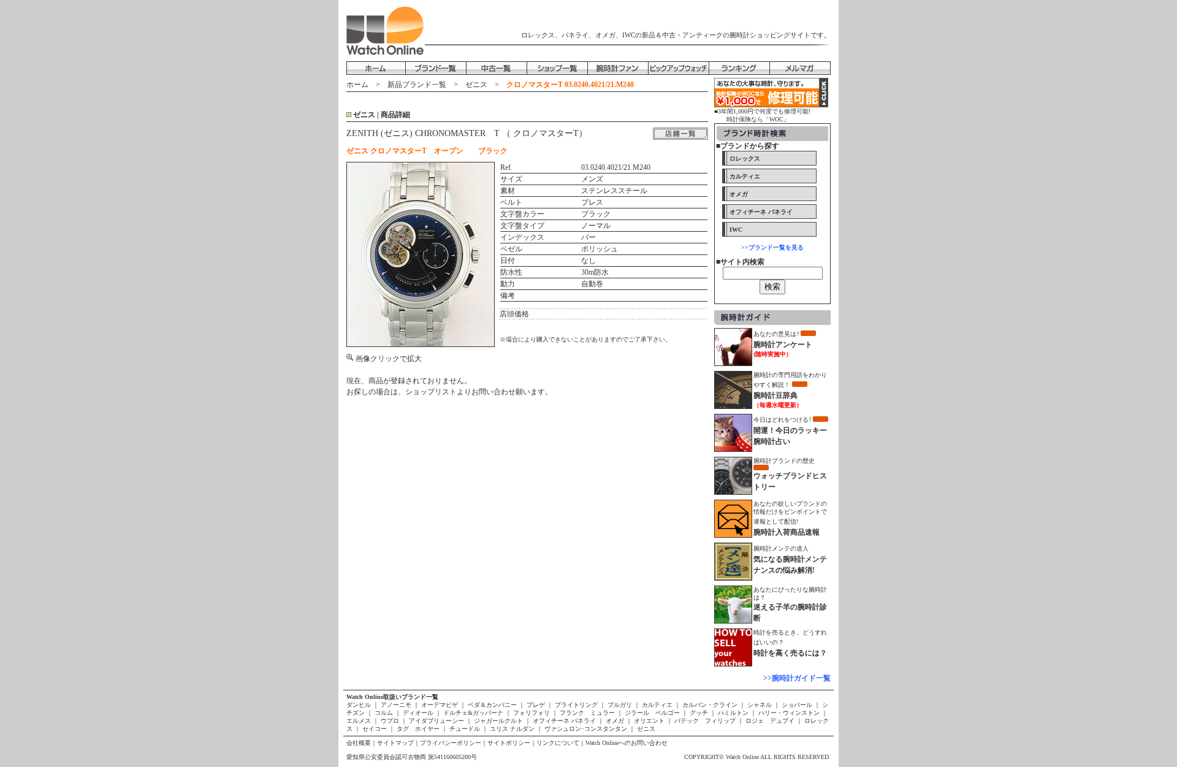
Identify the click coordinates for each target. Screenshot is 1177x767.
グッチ (699, 712)
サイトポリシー (508, 742)
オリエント (649, 720)
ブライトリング (576, 704)
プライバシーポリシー (450, 742)
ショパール (797, 704)
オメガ (615, 720)
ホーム (357, 84)
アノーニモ (396, 704)
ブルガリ (620, 704)
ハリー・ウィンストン (788, 712)
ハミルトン (733, 712)
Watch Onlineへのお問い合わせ (626, 742)
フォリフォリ (531, 712)
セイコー (374, 728)
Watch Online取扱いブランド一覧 (392, 696)
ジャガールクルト (498, 720)
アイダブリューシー (436, 720)
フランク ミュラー (587, 712)
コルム (384, 712)
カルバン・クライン (709, 704)
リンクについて (557, 742)
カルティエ (657, 704)
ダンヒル (359, 704)
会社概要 (358, 742)
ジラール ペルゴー (652, 712)
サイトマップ (395, 742)
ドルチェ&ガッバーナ (473, 712)
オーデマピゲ (439, 704)
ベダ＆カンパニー (492, 704)
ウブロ (390, 720)
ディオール (418, 712)
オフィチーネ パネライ (564, 720)
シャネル (759, 704)
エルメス (359, 720)
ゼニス (476, 84)
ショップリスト (431, 391)
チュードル (465, 728)
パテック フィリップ (704, 720)
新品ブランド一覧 (416, 84)
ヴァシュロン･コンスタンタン (586, 728)
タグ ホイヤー (418, 728)
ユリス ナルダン (512, 728)
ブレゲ (536, 704)
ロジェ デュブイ (770, 720)
